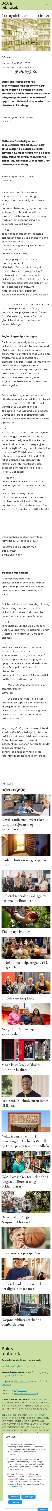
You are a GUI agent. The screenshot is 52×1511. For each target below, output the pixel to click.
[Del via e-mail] (26, 72)
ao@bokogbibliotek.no (14, 1375)
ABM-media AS (21, 1381)
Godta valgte (28, 1497)
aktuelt (7, 784)
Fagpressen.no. (18, 1487)
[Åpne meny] (47, 5)
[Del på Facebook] (17, 72)
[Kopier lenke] (30, 72)
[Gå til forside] (21, 5)
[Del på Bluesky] (35, 72)
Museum (6, 1384)
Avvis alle (14, 1497)
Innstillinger (42, 1509)
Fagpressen (20, 1390)
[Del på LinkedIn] (21, 72)
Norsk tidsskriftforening (26, 1393)
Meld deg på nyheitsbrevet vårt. (18, 1366)
